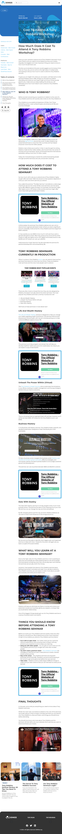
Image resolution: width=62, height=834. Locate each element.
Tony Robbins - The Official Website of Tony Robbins (50, 202)
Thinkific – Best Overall (7, 62)
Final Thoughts (6, 103)
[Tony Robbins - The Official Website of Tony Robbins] (29, 206)
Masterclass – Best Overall (8, 47)
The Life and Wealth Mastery (27, 314)
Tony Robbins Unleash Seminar (30, 386)
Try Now (50, 213)
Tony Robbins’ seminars (50, 650)
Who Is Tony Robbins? (8, 80)
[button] (59, 2)
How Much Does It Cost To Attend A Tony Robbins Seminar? (8, 84)
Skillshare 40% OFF (6, 41)
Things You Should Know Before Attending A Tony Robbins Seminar (9, 98)
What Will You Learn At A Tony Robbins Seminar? (8, 93)
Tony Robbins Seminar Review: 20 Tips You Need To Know (10, 788)
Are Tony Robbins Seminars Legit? (50, 784)
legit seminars (29, 141)
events (40, 259)
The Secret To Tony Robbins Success (30, 784)
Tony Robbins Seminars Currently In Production (9, 88)
